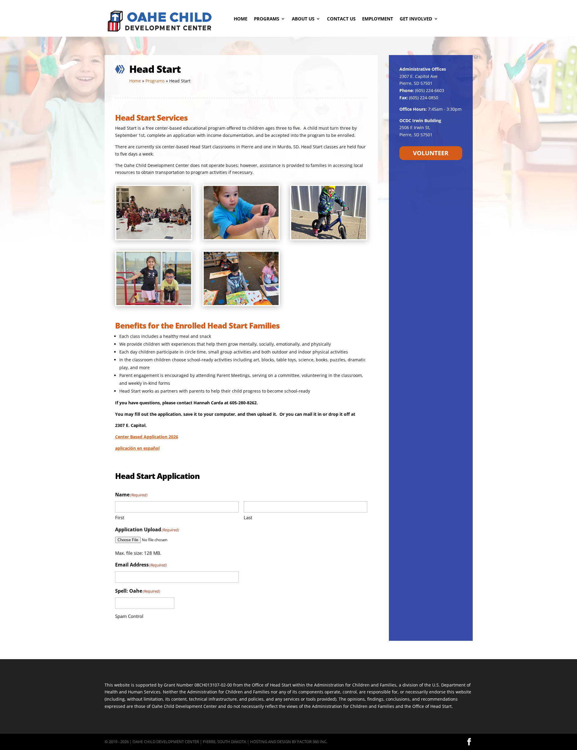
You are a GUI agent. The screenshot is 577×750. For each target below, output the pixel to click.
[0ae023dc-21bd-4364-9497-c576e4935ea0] (241, 303)
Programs (266, 19)
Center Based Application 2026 (146, 437)
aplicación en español (137, 448)
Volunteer (430, 153)
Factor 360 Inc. (312, 741)
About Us (303, 19)
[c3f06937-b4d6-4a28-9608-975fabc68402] (153, 303)
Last (248, 517)
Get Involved (416, 19)
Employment (377, 19)
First (119, 517)
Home (240, 19)
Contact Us (341, 19)
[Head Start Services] (153, 237)
